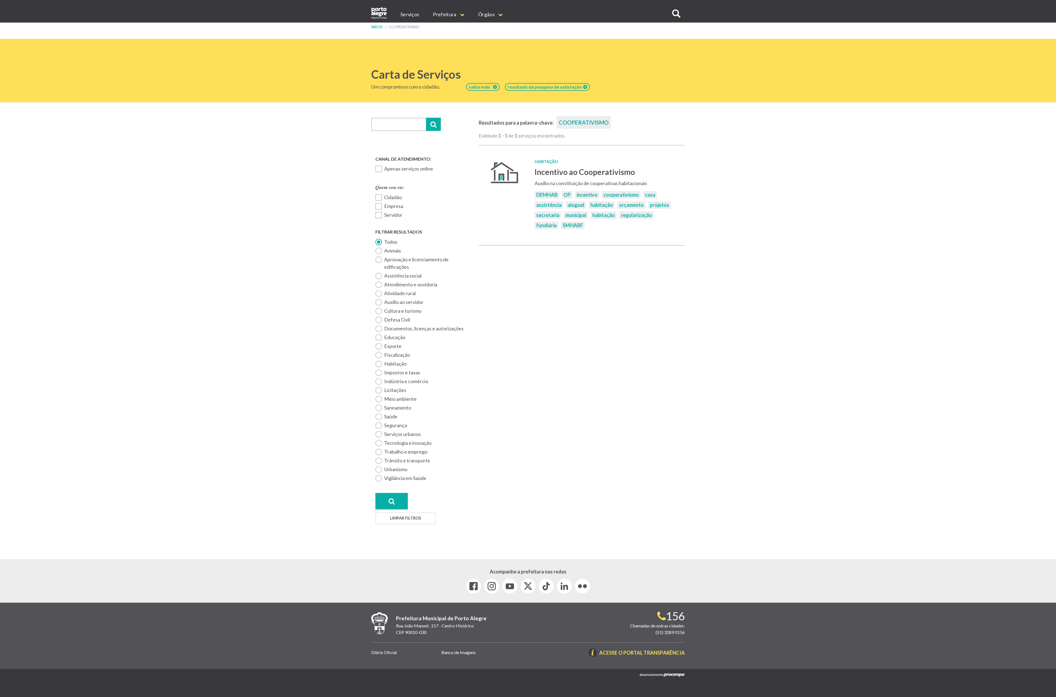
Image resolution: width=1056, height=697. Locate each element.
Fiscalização (397, 355)
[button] (676, 13)
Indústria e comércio (406, 381)
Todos (390, 242)
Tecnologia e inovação (407, 443)
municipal (575, 215)
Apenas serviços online (408, 169)
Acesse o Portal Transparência (642, 653)
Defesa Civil (397, 320)
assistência (549, 205)
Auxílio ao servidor (404, 302)
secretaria (547, 215)
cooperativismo (621, 195)
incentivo (587, 195)
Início (377, 27)
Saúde (390, 416)
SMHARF (573, 225)
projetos (659, 205)
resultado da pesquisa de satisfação (545, 86)
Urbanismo (395, 469)
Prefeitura (445, 14)
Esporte (393, 346)
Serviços (409, 14)
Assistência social (403, 276)
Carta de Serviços (416, 74)
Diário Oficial (384, 652)
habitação (395, 364)
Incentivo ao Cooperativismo (585, 172)
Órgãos (487, 14)
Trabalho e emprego (405, 452)
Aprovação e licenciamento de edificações (416, 263)
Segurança (395, 425)
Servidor (393, 215)
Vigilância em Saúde (405, 478)
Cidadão (393, 197)
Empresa (393, 206)
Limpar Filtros (405, 518)
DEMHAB (546, 195)
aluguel (576, 205)
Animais (392, 251)
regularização (636, 215)
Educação (394, 337)
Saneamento (397, 408)
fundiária (546, 225)
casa (650, 195)
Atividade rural (400, 293)
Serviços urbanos (402, 434)
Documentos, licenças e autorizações (424, 328)
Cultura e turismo (402, 311)
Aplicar (433, 124)
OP (567, 195)
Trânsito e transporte (407, 460)
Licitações (395, 390)
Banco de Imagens (458, 652)
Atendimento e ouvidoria (410, 284)
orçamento (631, 205)
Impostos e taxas (402, 372)
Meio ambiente (400, 399)
